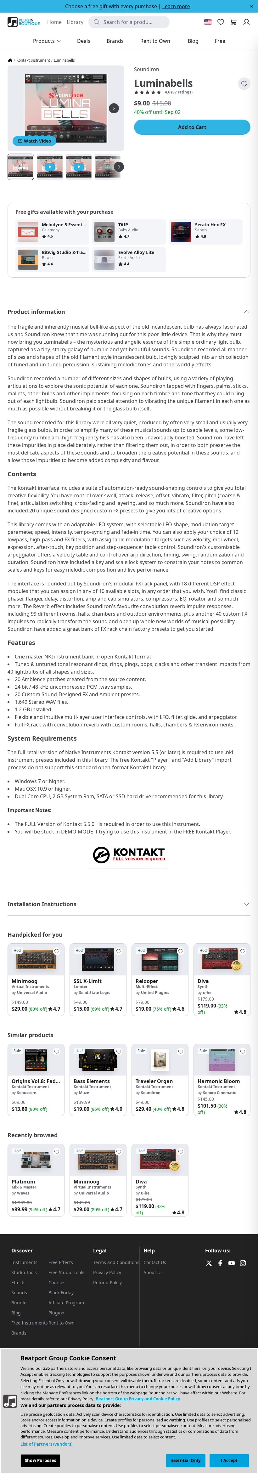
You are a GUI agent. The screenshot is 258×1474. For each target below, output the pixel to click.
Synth (203, 986)
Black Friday (61, 1293)
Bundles (20, 1303)
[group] (36, 979)
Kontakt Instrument (33, 60)
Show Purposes (40, 1460)
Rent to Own (61, 1323)
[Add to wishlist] (244, 84)
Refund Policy (107, 1282)
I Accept (229, 1460)
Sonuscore (26, 1092)
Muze (84, 1092)
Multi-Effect (147, 986)
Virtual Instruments (30, 986)
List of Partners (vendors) (46, 1444)
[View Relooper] (160, 959)
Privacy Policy (107, 1272)
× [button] (251, 6)
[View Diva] (222, 959)
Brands (18, 1333)
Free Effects (60, 1262)
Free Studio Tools (66, 1272)
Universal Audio (32, 992)
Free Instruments (29, 1323)
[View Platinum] (36, 1160)
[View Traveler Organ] (160, 1060)
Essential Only (185, 1460)
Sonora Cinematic (219, 1092)
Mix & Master (24, 1187)
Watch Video (37, 141)
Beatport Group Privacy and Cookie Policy (138, 1399)
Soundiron (146, 69)
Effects (18, 1282)
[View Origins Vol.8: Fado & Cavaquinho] (36, 1060)
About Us (153, 1272)
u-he (207, 992)
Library (75, 22)
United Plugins (155, 992)
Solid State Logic (94, 992)
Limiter (80, 986)
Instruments (24, 1262)
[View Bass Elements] (98, 1060)
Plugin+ (56, 1313)
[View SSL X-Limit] (98, 959)
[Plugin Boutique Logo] (24, 22)
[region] (129, 1411)
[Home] (10, 60)
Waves (23, 1193)
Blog (16, 1313)
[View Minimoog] (36, 959)
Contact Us (154, 1262)
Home (54, 22)
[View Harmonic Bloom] (222, 1060)
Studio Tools (24, 1272)
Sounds (19, 1293)
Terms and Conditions (116, 1262)
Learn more (176, 6)
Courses (56, 1282)
